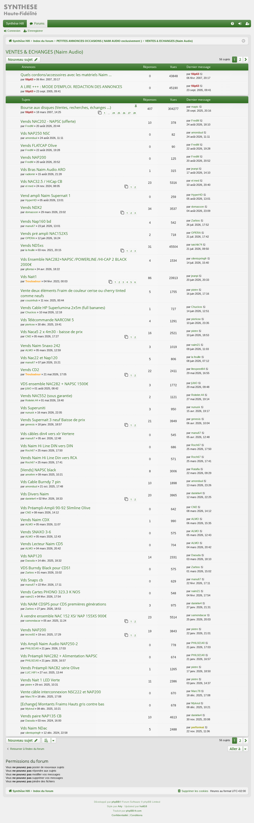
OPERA (30, 238)
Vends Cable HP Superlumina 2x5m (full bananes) (63, 307)
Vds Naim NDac (34, 728)
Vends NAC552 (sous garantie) (46, 395)
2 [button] (240, 59)
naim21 (195, 344)
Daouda (30, 560)
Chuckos (30, 312)
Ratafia (195, 469)
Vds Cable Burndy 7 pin (41, 481)
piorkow (30, 324)
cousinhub (31, 300)
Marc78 (29, 696)
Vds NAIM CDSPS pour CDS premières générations (63, 603)
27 (129, 113)
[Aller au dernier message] (201, 74)
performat (197, 727)
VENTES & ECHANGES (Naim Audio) (44, 52)
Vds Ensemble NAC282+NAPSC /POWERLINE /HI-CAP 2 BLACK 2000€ (74, 262)
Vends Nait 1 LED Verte (40, 679)
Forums (39, 23)
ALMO (29, 350)
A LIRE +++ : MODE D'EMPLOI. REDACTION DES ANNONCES (71, 86)
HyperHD (31, 200)
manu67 (30, 225)
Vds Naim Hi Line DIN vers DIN (47, 445)
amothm (30, 474)
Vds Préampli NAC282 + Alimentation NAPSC (59, 655)
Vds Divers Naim (35, 493)
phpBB (116, 801)
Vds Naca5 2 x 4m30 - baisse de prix (52, 331)
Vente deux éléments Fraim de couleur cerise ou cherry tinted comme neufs (73, 293)
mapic (194, 106)
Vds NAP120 (31, 555)
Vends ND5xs (32, 245)
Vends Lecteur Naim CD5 (42, 543)
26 (124, 113)
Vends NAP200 (33, 157)
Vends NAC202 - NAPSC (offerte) (48, 121)
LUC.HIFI (31, 672)
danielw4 (30, 498)
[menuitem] (232, 23)
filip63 (29, 79)
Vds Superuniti (33, 407)
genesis (30, 424)
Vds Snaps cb (32, 579)
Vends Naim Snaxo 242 (40, 345)
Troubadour (33, 281)
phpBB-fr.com (133, 810)
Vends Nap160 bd (36, 221)
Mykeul (29, 708)
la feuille (30, 250)
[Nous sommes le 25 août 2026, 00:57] (243, 41)
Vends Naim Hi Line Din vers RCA (49, 457)
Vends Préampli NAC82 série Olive (50, 667)
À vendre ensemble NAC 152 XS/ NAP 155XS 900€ (64, 615)
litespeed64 (198, 368)
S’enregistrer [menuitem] (248, 24)
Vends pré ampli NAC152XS (44, 233)
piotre (194, 289)
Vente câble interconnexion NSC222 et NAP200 (61, 691)
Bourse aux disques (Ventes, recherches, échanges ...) (66, 107)
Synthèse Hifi (15, 23)
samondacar (32, 620)
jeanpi (194, 168)
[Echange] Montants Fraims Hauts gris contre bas (62, 703)
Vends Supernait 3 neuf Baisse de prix (53, 419)
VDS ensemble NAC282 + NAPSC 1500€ (54, 383)
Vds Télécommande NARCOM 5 (47, 319)
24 (113, 113)
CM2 (28, 336)
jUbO (28, 388)
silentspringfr (199, 258)
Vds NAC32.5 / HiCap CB (41, 181)
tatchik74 (196, 244)
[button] (245, 60)
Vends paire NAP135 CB (41, 715)
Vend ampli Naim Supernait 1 (46, 195)
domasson (31, 212)
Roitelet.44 (31, 400)
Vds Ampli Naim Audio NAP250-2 (49, 643)
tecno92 (30, 634)
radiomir (30, 174)
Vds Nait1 (29, 276)
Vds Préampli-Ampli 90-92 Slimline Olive (55, 507)
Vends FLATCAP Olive (39, 145)
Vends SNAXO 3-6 (36, 531)
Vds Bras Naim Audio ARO (43, 169)
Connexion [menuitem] (241, 24)
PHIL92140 (32, 648)
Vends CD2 (30, 369)
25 (119, 113)
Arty (120, 806)
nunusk (29, 412)
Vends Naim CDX (35, 519)
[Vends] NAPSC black (38, 469)
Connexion (13, 30)
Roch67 (30, 450)
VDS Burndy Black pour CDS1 (46, 567)
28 (134, 113)
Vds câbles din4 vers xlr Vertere (47, 433)
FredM (29, 126)
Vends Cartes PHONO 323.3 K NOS (50, 591)
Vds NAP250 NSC (35, 133)
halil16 (143, 806)
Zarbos (195, 220)
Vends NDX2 (31, 207)
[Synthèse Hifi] (20, 10)
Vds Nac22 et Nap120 (39, 357)
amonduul (31, 137)
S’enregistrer (35, 30)
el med (29, 186)
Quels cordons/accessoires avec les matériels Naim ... (66, 74)
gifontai (29, 269)
